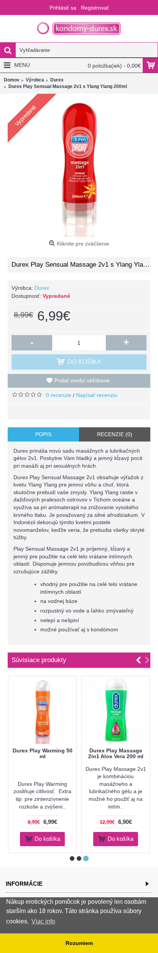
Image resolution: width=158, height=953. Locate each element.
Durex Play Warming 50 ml (42, 753)
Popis (43, 434)
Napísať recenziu (96, 395)
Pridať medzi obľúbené (82, 380)
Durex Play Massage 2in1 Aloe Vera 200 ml (115, 753)
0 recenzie (58, 395)
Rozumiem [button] (79, 943)
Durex (42, 288)
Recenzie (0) (114, 434)
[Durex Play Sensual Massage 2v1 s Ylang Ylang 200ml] (79, 165)
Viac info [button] (43, 921)
